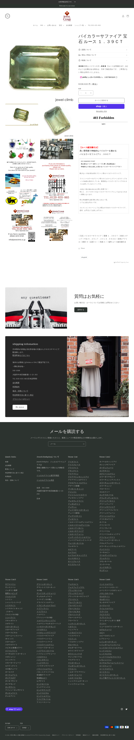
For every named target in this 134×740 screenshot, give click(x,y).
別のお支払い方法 (101, 111)
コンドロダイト (105, 567)
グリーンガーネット (44, 584)
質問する (80, 310)
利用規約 (16, 387)
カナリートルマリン (107, 474)
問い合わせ (20, 407)
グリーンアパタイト (107, 501)
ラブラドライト (105, 618)
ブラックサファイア (76, 593)
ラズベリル (103, 612)
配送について (9, 469)
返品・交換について (20, 391)
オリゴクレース (74, 564)
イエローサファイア (76, 531)
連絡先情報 (95, 735)
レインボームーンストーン (109, 645)
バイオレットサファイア (46, 633)
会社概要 (16, 383)
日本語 (24, 727)
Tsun (127, 262)
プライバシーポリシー (21, 399)
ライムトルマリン (106, 608)
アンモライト (73, 519)
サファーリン (10, 584)
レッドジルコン (105, 651)
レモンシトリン (105, 660)
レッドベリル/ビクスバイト (110, 657)
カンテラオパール (106, 495)
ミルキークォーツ (75, 675)
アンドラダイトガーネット (78, 510)
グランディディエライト (109, 498)
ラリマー (102, 624)
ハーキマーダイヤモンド (46, 627)
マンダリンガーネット (76, 666)
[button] (7, 16)
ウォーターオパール (76, 543)
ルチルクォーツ (105, 630)
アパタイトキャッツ (76, 489)
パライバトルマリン (44, 669)
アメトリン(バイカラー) (77, 495)
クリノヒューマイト (107, 537)
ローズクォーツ (105, 666)
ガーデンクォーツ (106, 468)
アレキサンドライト (76, 501)
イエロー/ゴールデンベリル (79, 525)
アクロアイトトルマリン (77, 483)
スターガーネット (12, 627)
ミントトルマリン (106, 584)
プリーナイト (73, 599)
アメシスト (72, 492)
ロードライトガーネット (109, 675)
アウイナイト (73, 468)
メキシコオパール (106, 593)
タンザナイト (10, 687)
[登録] (83, 444)
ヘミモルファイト (75, 633)
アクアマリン (73, 474)
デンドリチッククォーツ (46, 593)
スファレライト (11, 651)
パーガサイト (42, 630)
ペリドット (72, 639)
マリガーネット (74, 663)
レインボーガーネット (108, 642)
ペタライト (72, 627)
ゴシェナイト (104, 558)
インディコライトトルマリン (79, 537)
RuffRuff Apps (119, 262)
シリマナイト (10, 605)
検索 (6, 462)
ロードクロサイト (106, 669)
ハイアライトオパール (45, 651)
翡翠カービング (11, 593)
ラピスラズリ (104, 614)
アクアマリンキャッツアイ (78, 477)
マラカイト (72, 669)
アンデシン (72, 507)
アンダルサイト (74, 504)
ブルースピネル (74, 612)
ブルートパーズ (74, 614)
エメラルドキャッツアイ (77, 555)
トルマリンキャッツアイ (46, 621)
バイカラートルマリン (45, 645)
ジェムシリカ (10, 596)
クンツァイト (104, 549)
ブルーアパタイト (75, 602)
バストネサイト (43, 660)
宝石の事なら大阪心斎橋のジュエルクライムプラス (24, 735)
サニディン (103, 570)
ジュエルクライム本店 (45, 480)
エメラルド (72, 552)
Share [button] (83, 248)
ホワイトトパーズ (75, 654)
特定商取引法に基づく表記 (23, 395)
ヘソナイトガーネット (76, 624)
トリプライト (42, 612)
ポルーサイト (73, 645)
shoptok (84, 257)
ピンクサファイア (44, 690)
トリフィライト (43, 608)
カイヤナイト (104, 471)
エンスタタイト (74, 558)
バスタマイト (42, 657)
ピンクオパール (43, 684)
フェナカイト (73, 584)
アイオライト (73, 462)
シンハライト (10, 618)
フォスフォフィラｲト (76, 587)
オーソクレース (74, 561)
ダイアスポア (10, 678)
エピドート (72, 549)
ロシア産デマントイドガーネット (112, 678)
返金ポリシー (56, 735)
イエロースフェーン (76, 534)
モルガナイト (104, 596)
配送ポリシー (86, 735)
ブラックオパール (75, 590)
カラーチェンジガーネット (109, 483)
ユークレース (104, 605)
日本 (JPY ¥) (11, 727)
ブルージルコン (74, 608)
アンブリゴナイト (75, 516)
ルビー (102, 633)
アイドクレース (74, 465)
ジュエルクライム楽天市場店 (48, 475)
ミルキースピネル (75, 678)
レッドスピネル (105, 654)
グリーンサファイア (107, 507)
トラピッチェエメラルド (46, 605)
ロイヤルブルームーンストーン (111, 663)
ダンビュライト (11, 693)
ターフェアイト (11, 675)
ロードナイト (104, 672)
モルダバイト (104, 599)
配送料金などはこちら (21, 355)
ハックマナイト (43, 663)
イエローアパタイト (76, 528)
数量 (79, 88)
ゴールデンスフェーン (108, 555)
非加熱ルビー (42, 678)
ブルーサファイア (75, 605)
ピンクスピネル (43, 693)
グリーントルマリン (107, 516)
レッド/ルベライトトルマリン (111, 648)
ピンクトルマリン (44, 696)
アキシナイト (73, 471)
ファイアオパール (44, 699)
